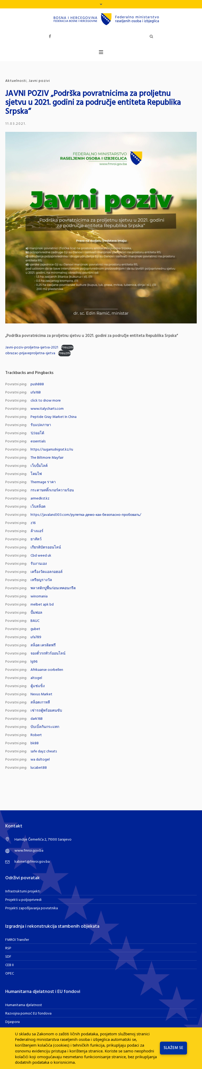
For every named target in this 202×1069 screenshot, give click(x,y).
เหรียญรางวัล (41, 580)
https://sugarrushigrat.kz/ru (52, 450)
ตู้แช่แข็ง (38, 686)
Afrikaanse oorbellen (47, 670)
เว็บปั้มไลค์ (39, 466)
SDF (8, 957)
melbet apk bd (42, 605)
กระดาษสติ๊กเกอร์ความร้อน (52, 490)
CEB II (9, 965)
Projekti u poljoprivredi (23, 900)
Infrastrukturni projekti (22, 891)
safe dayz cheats (44, 751)
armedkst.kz (40, 499)
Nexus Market (41, 694)
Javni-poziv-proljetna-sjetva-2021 (31, 347)
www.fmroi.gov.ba (28, 851)
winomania (39, 596)
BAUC (35, 621)
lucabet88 (39, 768)
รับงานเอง (39, 564)
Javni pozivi (39, 81)
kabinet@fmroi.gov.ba (32, 862)
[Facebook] (50, 36)
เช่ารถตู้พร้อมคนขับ (46, 711)
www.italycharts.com (47, 409)
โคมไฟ (36, 474)
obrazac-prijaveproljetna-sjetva (30, 353)
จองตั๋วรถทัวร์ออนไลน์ (48, 654)
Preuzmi (67, 348)
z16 (33, 523)
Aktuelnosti (16, 81)
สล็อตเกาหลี (40, 703)
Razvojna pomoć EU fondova (28, 1014)
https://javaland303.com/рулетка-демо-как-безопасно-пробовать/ (86, 515)
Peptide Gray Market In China (54, 417)
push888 (37, 384)
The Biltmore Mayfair (47, 458)
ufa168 (36, 392)
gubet (35, 629)
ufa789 (36, 637)
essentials (38, 441)
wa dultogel (40, 760)
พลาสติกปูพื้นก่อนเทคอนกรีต (53, 588)
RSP (8, 948)
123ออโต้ (37, 433)
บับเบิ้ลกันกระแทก (45, 727)
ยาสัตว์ (36, 539)
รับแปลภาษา (41, 425)
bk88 (35, 743)
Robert (36, 735)
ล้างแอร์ (37, 531)
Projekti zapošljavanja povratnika (31, 908)
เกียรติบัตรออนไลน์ (46, 548)
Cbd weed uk (41, 556)
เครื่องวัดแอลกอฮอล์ (47, 572)
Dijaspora (12, 1022)
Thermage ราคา (43, 482)
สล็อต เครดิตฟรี (43, 645)
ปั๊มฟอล (36, 613)
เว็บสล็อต (38, 507)
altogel (36, 678)
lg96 (34, 662)
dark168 (37, 719)
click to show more (46, 401)
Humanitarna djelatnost (23, 1005)
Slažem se (173, 1048)
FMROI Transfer (17, 940)
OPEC (9, 974)
